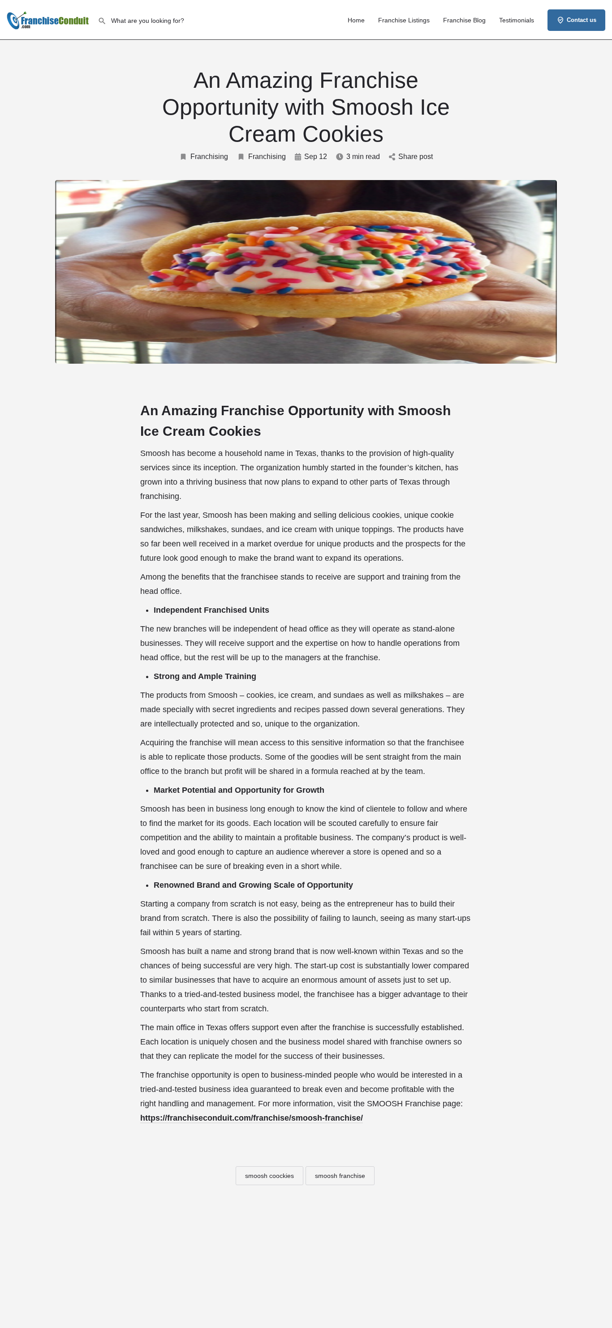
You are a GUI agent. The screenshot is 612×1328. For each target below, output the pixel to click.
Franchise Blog (464, 20)
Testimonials (516, 20)
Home (356, 20)
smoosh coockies (269, 1175)
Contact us (581, 20)
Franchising (209, 156)
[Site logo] (49, 19)
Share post (415, 156)
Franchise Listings (404, 20)
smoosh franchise (340, 1175)
